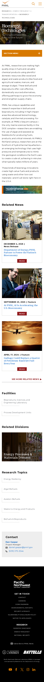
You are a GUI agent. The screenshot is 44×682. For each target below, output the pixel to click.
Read (22, 261)
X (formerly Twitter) (22, 669)
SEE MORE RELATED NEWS (25, 379)
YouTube (10, 669)
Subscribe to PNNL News (23, 644)
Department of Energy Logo (10, 652)
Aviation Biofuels (12, 499)
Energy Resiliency (21, 11)
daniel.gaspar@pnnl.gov (21, 547)
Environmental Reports (22, 608)
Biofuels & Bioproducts (15, 519)
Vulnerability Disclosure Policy (22, 615)
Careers (22, 601)
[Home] (22, 580)
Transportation (9, 14)
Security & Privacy (22, 611)
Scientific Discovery (22, 628)
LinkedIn (33, 669)
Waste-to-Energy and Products (19, 509)
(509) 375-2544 (16, 551)
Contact (22, 597)
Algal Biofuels (10, 489)
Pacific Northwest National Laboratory (6, 3)
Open (41, 41)
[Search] (33, 4)
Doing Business (22, 604)
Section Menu (11, 53)
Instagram (28, 669)
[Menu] (40, 4)
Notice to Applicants (22, 618)
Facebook (16, 669)
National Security (22, 635)
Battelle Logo (32, 652)
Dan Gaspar (12, 542)
